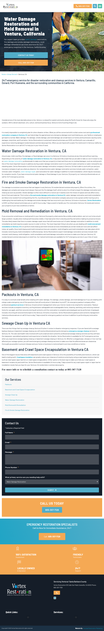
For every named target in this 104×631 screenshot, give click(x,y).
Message (9, 452)
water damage (31, 39)
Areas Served (12, 74)
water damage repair (28, 172)
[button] (95, 6)
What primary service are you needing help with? (25, 477)
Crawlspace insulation (25, 357)
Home (4, 74)
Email (7, 442)
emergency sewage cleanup (79, 331)
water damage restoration (13, 161)
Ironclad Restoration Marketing (92, 628)
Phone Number (11, 467)
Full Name (9, 432)
